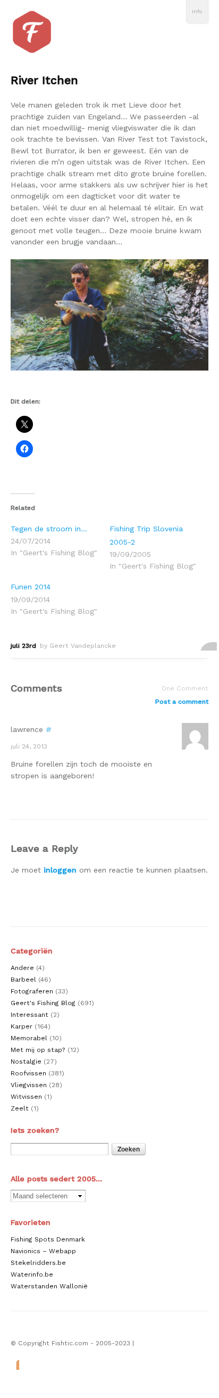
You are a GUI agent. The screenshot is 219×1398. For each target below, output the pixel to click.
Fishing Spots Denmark (48, 1239)
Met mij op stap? (38, 1050)
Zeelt (20, 1108)
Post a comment (181, 701)
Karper (21, 1026)
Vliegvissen (29, 1085)
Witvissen (26, 1096)
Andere (22, 968)
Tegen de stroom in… (49, 528)
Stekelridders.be (38, 1263)
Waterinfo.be (32, 1274)
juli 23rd (23, 645)
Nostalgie (26, 1061)
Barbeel (23, 979)
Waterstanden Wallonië (49, 1286)
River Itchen (44, 80)
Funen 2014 (30, 586)
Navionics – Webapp (43, 1251)
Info (197, 11)
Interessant (29, 1014)
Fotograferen (32, 991)
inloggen (60, 870)
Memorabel (29, 1038)
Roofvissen (28, 1073)
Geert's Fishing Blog (43, 1003)
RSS (15, 1364)
